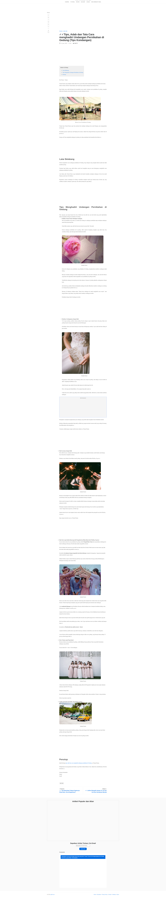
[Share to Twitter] (48, 17)
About (118, 894)
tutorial (72, 1)
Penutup (64, 74)
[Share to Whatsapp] (48, 15)
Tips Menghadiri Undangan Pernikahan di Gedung (73, 72)
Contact (110, 894)
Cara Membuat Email (96, 1)
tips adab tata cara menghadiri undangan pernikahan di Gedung (79, 763)
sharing (67, 1)
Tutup (66, 67)
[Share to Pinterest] (48, 22)
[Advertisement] (83, 20)
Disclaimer (99, 894)
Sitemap (114, 894)
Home (61, 31)
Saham (88, 1)
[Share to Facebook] (48, 19)
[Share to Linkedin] (48, 24)
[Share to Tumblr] (48, 26)
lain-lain (65, 31)
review (77, 1)
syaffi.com (52, 894)
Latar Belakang (66, 70)
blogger (83, 1)
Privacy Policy (105, 894)
